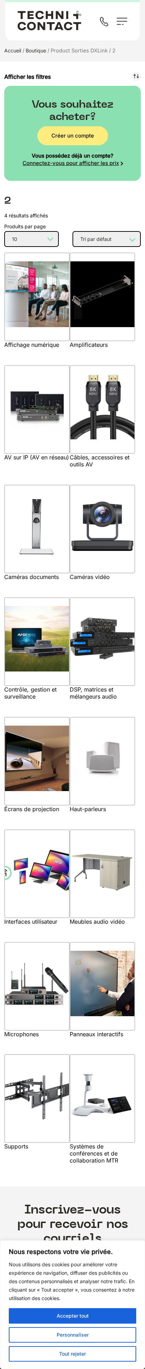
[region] (72, 1304)
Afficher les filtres (27, 76)
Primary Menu (121, 21)
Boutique (36, 50)
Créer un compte (72, 135)
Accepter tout (73, 1316)
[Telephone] (105, 22)
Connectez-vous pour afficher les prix (71, 163)
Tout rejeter (72, 1354)
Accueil (12, 50)
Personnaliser (73, 1335)
